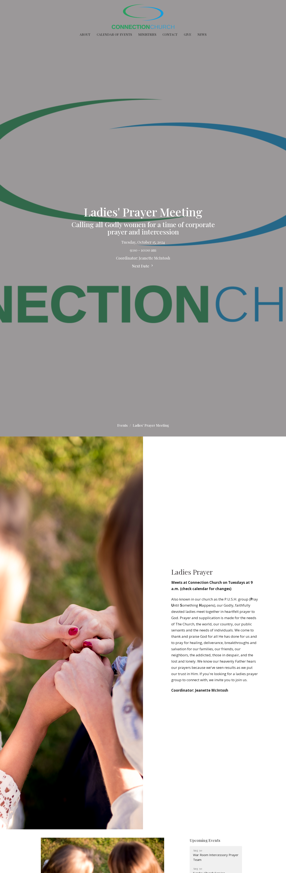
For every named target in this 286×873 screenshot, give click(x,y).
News (201, 34)
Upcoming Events (205, 840)
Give (187, 34)
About (85, 34)
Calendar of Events (114, 34)
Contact (170, 34)
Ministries (147, 34)
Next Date (141, 266)
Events (122, 425)
